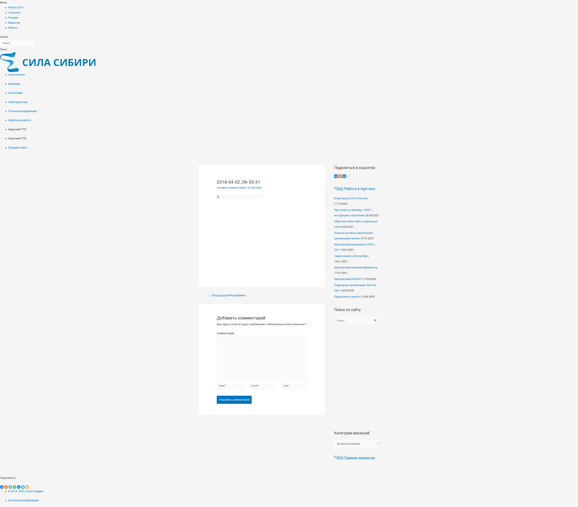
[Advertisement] (262, 250)
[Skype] (23, 487)
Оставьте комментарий (231, 187)
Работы (12, 27)
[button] (289, 2)
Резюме (13, 17)
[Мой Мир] (344, 176)
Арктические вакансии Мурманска (355, 267)
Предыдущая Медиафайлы (227, 295)
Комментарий (225, 333)
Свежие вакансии (359, 458)
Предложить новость (347, 296)
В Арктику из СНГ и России (351, 198)
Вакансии (14, 22)
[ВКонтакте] (336, 176)
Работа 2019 (15, 7)
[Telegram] (10, 487)
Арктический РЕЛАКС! (348, 279)
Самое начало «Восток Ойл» (351, 256)
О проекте (14, 12)
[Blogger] (27, 487)
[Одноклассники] (340, 176)
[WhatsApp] (14, 487)
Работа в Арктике (359, 189)
